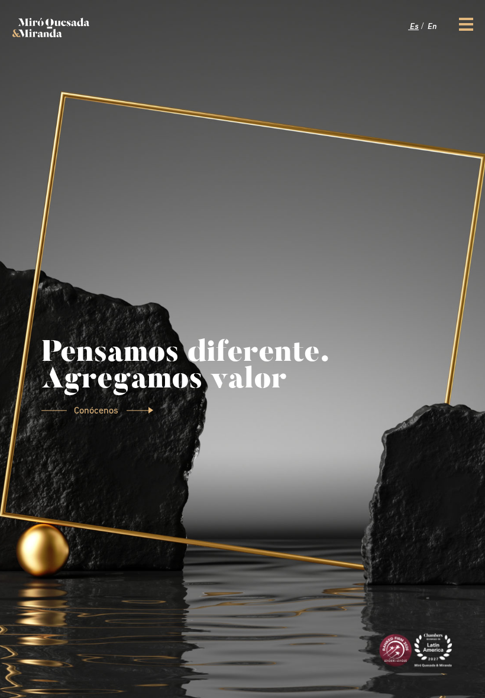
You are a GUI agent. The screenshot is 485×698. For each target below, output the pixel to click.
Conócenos (97, 411)
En (431, 26)
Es (413, 26)
